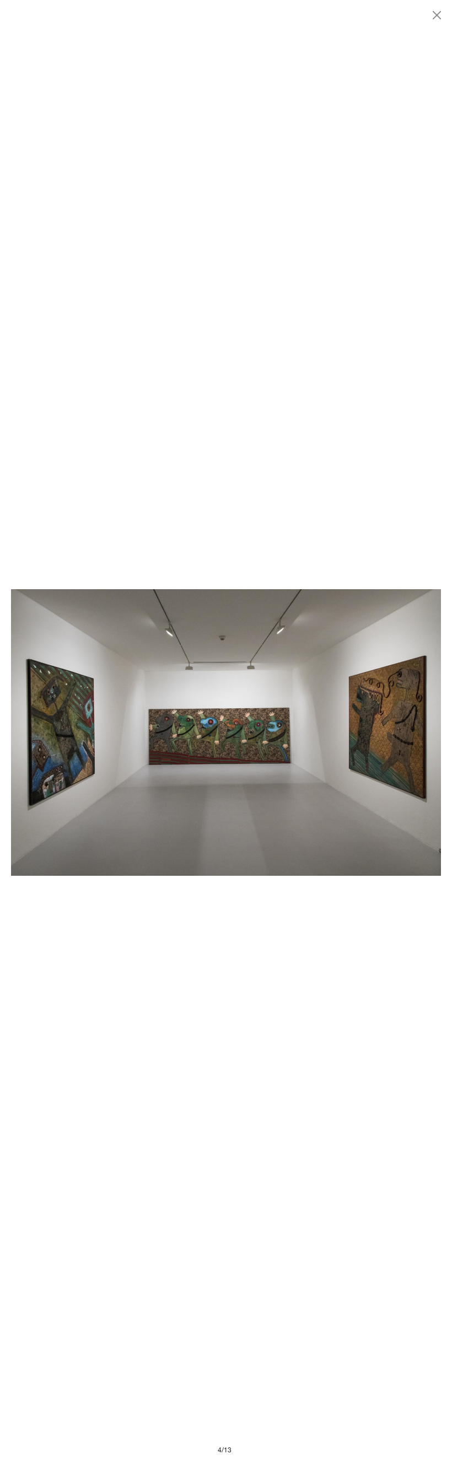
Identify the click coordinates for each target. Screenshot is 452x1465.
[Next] (333, 732)
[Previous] (118, 732)
